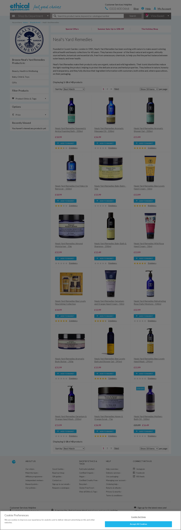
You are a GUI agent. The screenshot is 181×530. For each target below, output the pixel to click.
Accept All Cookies (138, 524)
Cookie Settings (138, 517)
